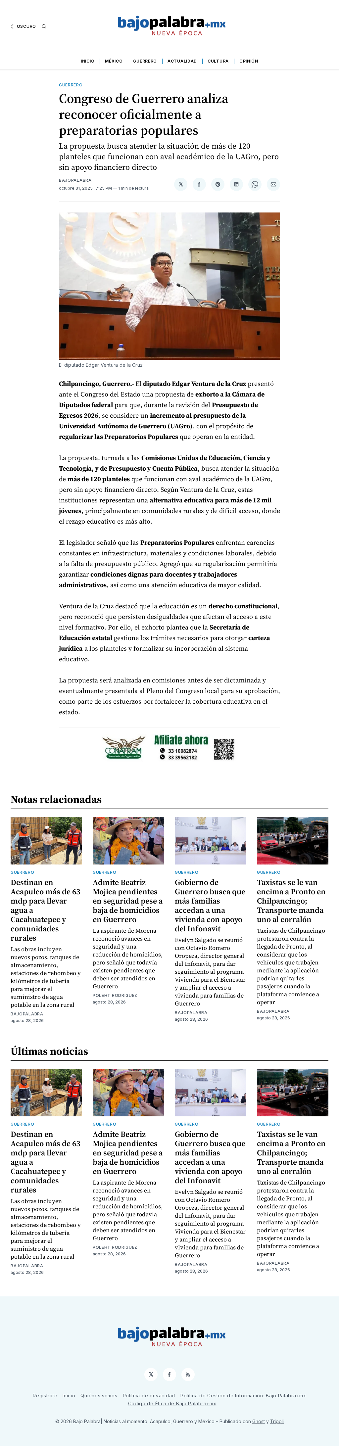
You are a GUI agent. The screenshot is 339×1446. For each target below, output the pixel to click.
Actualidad (182, 61)
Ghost (258, 1421)
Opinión (248, 61)
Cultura (218, 61)
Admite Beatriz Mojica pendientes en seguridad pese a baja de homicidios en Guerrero (128, 901)
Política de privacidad (149, 1395)
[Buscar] (44, 26)
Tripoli (277, 1421)
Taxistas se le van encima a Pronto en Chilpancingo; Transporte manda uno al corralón (291, 901)
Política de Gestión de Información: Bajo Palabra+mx (243, 1395)
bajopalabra (75, 180)
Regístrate (45, 1395)
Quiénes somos (98, 1395)
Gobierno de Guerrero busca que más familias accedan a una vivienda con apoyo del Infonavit (210, 905)
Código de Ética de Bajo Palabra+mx (172, 1403)
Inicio (87, 61)
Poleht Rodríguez (115, 995)
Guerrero (145, 61)
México (113, 61)
